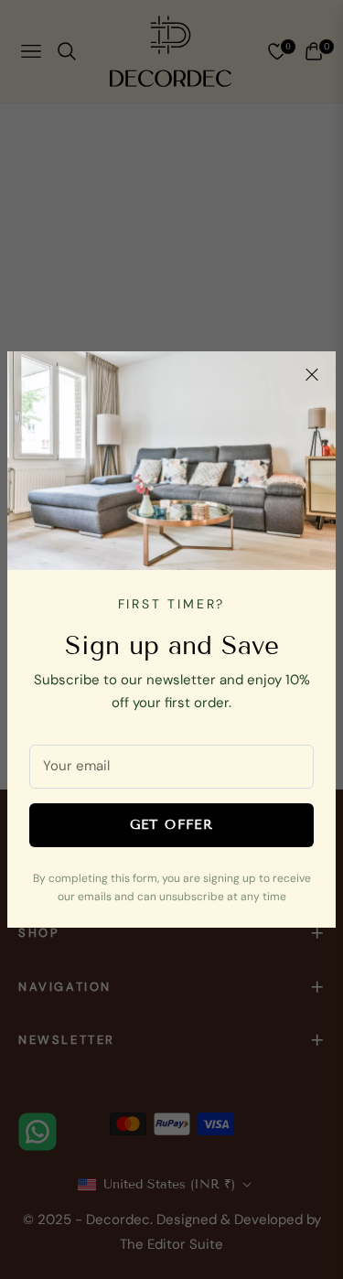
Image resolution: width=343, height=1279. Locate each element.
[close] (311, 375)
